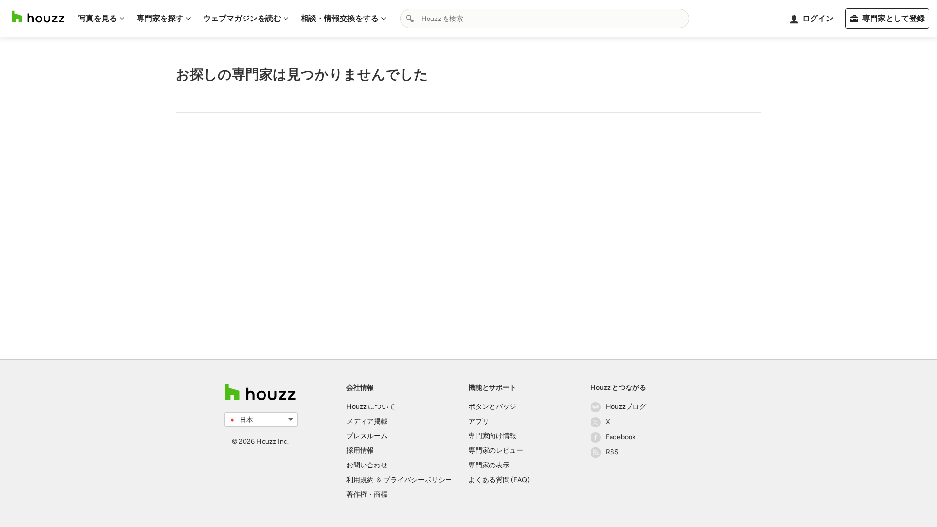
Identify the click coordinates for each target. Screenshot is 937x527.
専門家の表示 (488, 465)
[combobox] (544, 18)
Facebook (621, 437)
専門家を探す (160, 18)
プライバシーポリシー (418, 480)
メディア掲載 (366, 421)
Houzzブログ (626, 407)
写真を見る (97, 18)
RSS (612, 452)
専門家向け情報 (492, 436)
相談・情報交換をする (340, 18)
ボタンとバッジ (492, 407)
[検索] (410, 18)
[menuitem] (101, 18)
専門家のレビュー (495, 450)
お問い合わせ (366, 465)
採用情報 (360, 450)
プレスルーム (366, 436)
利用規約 (360, 480)
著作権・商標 (366, 494)
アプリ (478, 421)
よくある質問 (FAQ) (499, 480)
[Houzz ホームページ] (38, 17)
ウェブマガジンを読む (242, 18)
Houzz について (370, 407)
